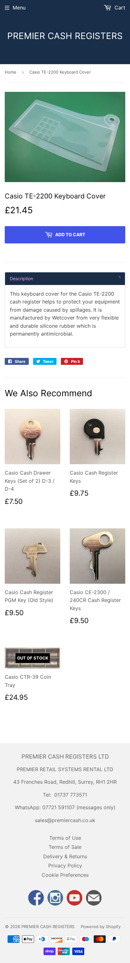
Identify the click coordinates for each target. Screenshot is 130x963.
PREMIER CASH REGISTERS (65, 36)
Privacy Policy (65, 865)
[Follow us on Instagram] (55, 898)
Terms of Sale (65, 847)
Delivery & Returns (65, 856)
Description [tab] (21, 278)
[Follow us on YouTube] (75, 898)
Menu (19, 7)
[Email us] (94, 898)
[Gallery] (65, 137)
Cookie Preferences (65, 875)
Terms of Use (65, 838)
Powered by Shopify (101, 926)
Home (10, 72)
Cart (119, 7)
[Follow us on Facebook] (36, 898)
